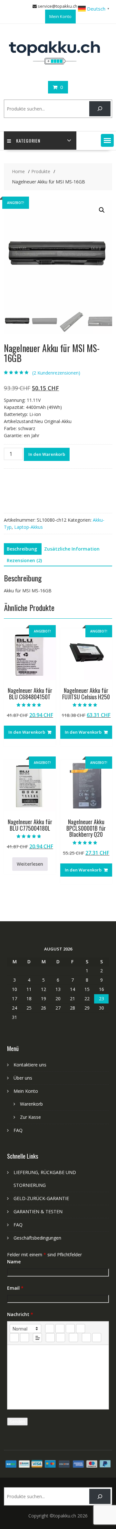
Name (14, 1262)
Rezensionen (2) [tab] (24, 560)
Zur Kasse (30, 1117)
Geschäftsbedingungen (37, 1238)
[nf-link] (50, 1337)
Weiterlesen (30, 864)
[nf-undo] (86, 1337)
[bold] (49, 1328)
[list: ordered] (14, 1337)
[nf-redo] (96, 1337)
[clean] (80, 1328)
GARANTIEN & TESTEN (38, 1211)
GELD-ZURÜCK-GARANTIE (41, 1198)
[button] (107, 140)
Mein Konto (60, 16)
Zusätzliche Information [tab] (72, 549)
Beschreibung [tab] (22, 549)
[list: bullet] (24, 1337)
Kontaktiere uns (30, 1065)
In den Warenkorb (46, 454)
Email (15, 1288)
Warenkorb (31, 1104)
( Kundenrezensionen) (56, 373)
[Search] (99, 108)
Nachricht (20, 1314)
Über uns (23, 1078)
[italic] (59, 1328)
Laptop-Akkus (28, 527)
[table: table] (73, 1337)
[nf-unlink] (60, 1337)
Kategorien (28, 140)
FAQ (18, 1130)
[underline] (70, 1328)
